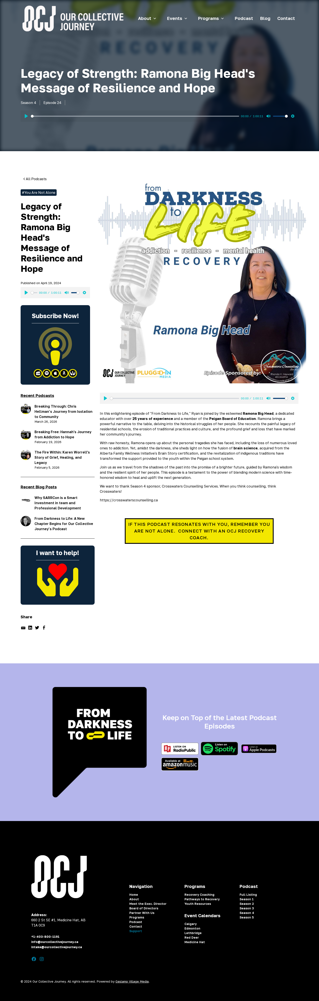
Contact (286, 18)
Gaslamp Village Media (132, 981)
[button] (149, 19)
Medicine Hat (194, 942)
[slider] (135, 116)
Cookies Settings (285, 981)
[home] (72, 18)
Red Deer (191, 937)
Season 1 (247, 899)
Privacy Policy (227, 981)
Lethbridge (193, 933)
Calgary (190, 924)
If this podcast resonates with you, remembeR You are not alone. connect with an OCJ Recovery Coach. (199, 531)
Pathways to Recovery (202, 899)
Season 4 (247, 913)
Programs (136, 917)
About (134, 899)
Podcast (244, 18)
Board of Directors (143, 908)
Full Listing (248, 894)
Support (135, 931)
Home (133, 894)
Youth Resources (197, 903)
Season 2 (247, 903)
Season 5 (247, 917)
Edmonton (192, 928)
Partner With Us (141, 913)
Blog (265, 18)
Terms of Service (255, 981)
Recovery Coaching (199, 894)
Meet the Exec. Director (147, 903)
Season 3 (247, 908)
